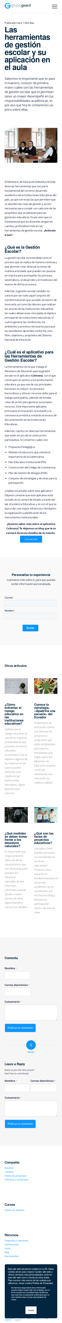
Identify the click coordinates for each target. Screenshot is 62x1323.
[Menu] (53, 6)
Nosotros (9, 1167)
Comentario (13, 1001)
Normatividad (11, 1256)
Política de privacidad (15, 1175)
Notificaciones (12, 1244)
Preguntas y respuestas (16, 1240)
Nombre (11, 968)
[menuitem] (9, 1318)
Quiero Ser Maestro (14, 1210)
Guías (7, 1248)
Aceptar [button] (31, 1310)
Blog (7, 1252)
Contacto (9, 1171)
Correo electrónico (17, 985)
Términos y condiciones (16, 1179)
